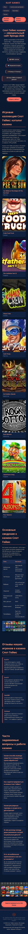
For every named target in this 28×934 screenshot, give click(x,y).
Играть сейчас (14, 99)
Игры (5, 7)
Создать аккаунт (18, 19)
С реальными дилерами (16, 7)
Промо (5, 14)
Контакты (6, 10)
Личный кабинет (6, 19)
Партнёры (15, 10)
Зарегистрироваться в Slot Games (14, 904)
